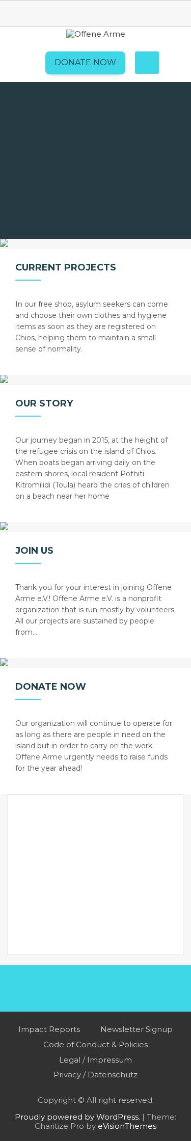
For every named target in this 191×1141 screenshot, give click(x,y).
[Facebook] (83, 12)
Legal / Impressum (95, 1060)
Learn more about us (92, 221)
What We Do (79, 111)
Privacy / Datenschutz (95, 1074)
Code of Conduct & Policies (95, 1044)
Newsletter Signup (136, 1029)
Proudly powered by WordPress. (77, 1117)
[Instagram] (108, 12)
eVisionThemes (127, 1126)
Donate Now (85, 62)
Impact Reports (49, 1029)
